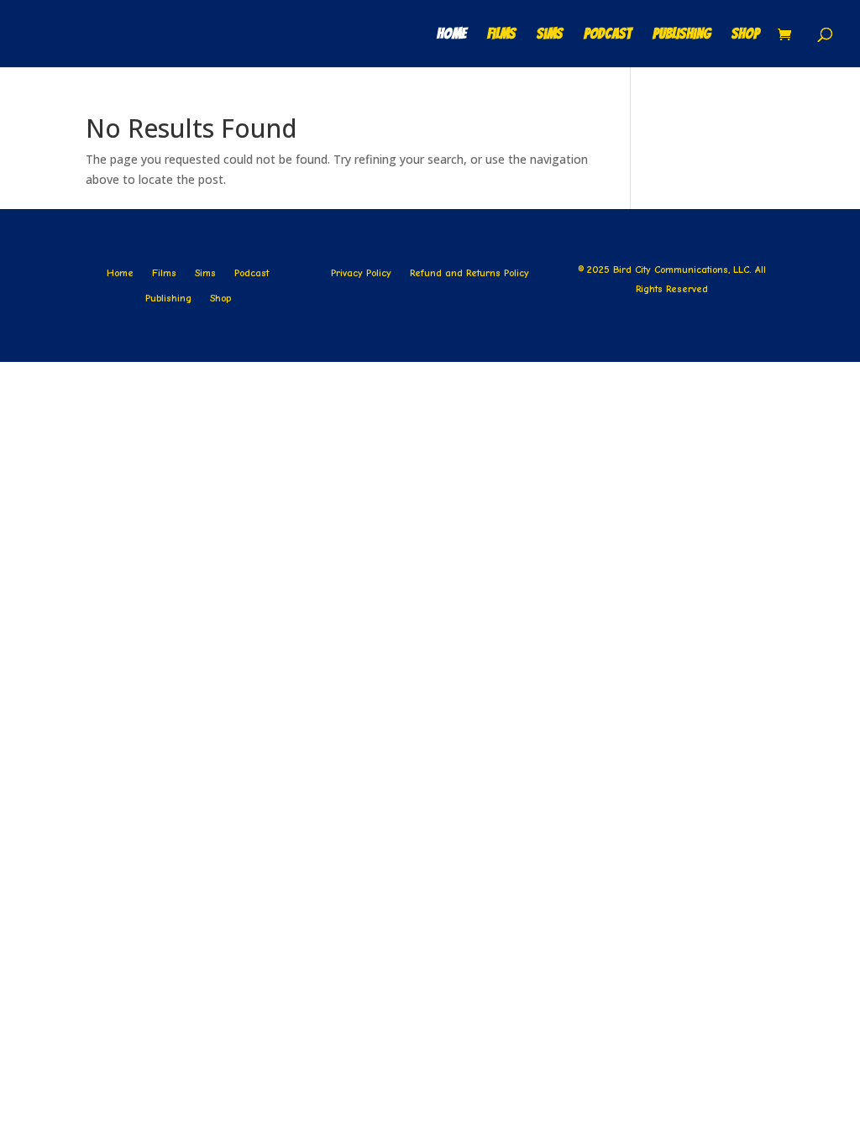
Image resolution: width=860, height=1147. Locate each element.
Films (501, 34)
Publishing (682, 34)
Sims (550, 34)
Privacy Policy (361, 273)
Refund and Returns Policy (469, 273)
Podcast (608, 34)
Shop (745, 34)
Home (451, 34)
